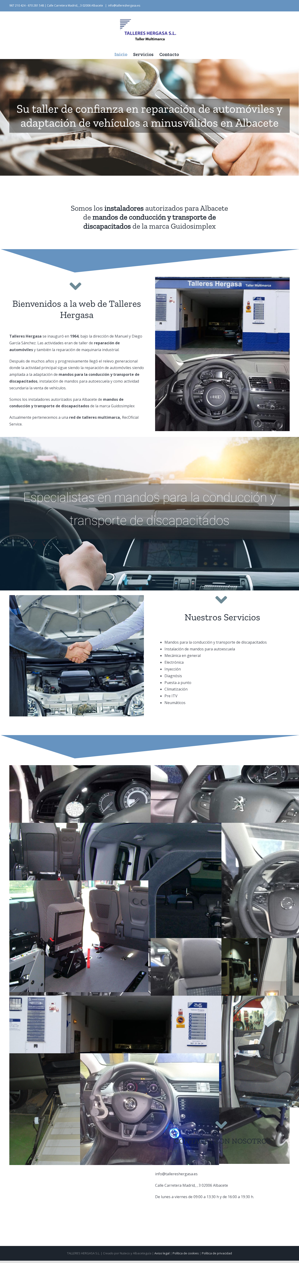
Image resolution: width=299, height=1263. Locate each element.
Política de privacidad (217, 1253)
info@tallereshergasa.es (124, 5)
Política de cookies (186, 1253)
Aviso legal (162, 1253)
